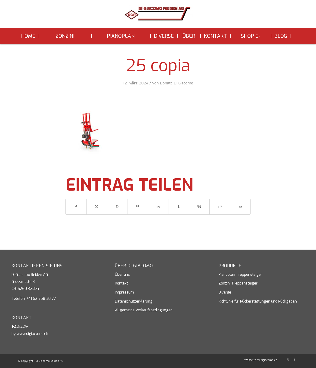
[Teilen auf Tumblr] (178, 206)
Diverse (225, 292)
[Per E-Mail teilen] (240, 206)
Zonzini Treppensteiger (238, 283)
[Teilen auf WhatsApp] (117, 206)
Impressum (124, 292)
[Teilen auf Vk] (199, 206)
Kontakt (121, 283)
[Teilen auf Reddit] (220, 206)
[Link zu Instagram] (287, 359)
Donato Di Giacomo (176, 83)
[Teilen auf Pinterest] (137, 206)
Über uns (122, 274)
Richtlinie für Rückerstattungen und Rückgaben (258, 301)
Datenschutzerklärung (133, 301)
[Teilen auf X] (97, 206)
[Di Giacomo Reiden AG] (158, 16)
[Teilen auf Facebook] (76, 206)
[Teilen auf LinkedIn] (158, 206)
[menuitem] (28, 36)
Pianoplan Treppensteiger (240, 274)
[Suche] (294, 36)
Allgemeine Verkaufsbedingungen (144, 310)
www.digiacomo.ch (32, 333)
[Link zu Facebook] (294, 359)
